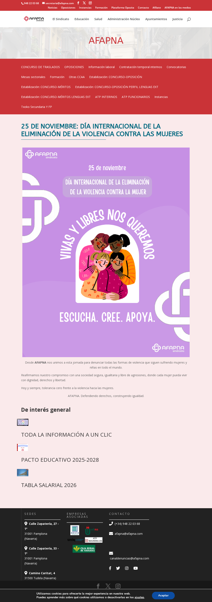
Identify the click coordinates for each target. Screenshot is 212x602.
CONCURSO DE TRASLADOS (40, 67)
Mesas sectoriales (33, 77)
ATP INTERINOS (106, 97)
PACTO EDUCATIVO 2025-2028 (60, 459)
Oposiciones (68, 7)
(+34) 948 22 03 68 (127, 524)
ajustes (139, 597)
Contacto (143, 7)
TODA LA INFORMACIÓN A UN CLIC (66, 434)
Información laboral (101, 67)
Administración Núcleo (124, 19)
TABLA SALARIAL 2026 (49, 485)
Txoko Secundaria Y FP (36, 107)
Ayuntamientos (156, 19)
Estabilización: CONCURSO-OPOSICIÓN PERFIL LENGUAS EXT (116, 87)
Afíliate (157, 7)
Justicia (177, 19)
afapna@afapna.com (128, 534)
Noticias (52, 7)
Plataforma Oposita (122, 7)
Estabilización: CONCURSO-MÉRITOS (46, 87)
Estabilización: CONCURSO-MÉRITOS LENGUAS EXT (56, 97)
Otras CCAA (77, 77)
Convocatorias (176, 67)
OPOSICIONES (74, 67)
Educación (82, 19)
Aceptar (163, 595)
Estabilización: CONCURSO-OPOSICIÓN (115, 77)
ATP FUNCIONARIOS (136, 97)
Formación (101, 7)
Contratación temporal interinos (140, 67)
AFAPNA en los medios (178, 7)
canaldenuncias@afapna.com (129, 558)
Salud (98, 19)
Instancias (85, 7)
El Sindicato (61, 19)
